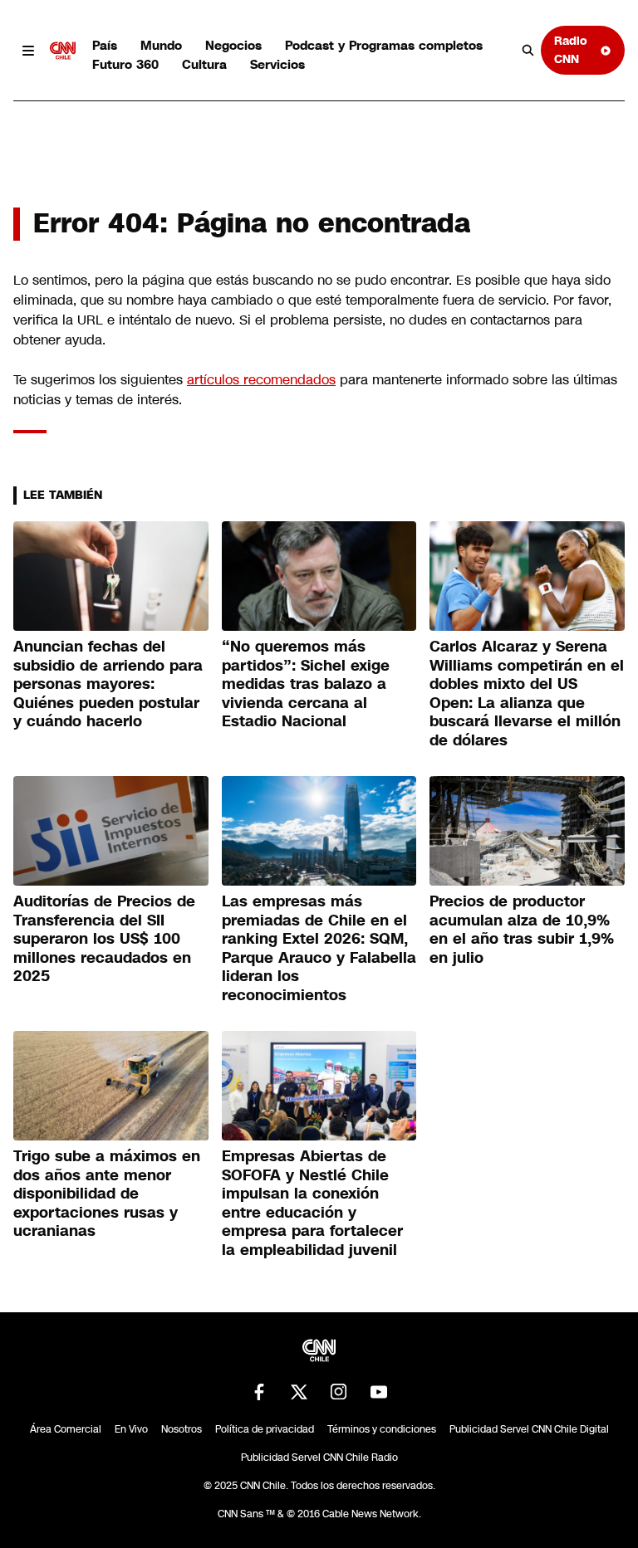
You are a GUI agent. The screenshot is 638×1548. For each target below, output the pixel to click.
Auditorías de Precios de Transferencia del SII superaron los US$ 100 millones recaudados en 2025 (104, 939)
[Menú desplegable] (28, 51)
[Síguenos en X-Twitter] (299, 1392)
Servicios (277, 64)
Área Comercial (65, 1429)
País (104, 45)
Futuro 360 (125, 64)
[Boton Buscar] (528, 51)
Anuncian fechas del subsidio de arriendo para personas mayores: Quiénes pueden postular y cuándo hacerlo (108, 684)
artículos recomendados (261, 379)
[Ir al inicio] (63, 51)
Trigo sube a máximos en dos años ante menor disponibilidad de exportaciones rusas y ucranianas (106, 1193)
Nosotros (181, 1429)
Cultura (204, 64)
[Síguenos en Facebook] (259, 1392)
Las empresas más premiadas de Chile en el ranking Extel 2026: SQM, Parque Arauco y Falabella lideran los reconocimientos (319, 948)
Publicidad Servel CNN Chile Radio (319, 1457)
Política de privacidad (264, 1429)
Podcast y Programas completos (384, 45)
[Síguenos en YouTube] (379, 1392)
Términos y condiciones (381, 1429)
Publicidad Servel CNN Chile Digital (529, 1429)
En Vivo (131, 1429)
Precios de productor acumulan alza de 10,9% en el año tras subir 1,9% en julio (521, 930)
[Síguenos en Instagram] (339, 1392)
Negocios (233, 45)
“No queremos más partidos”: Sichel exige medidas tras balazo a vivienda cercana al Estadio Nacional (306, 684)
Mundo (161, 45)
